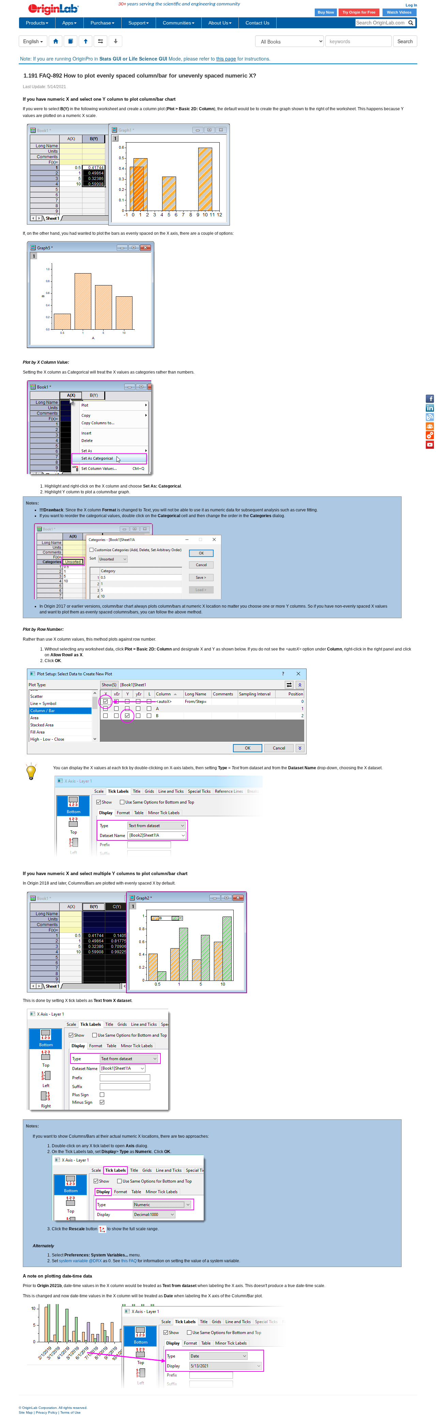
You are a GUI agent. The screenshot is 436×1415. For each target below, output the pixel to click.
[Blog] (429, 417)
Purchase (101, 23)
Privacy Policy (46, 1412)
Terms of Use (70, 1412)
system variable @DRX (80, 1260)
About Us (218, 23)
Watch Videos (399, 12)
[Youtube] (429, 444)
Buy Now (326, 12)
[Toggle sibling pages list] (100, 41)
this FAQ (129, 1260)
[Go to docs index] (55, 41)
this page (226, 58)
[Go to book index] (70, 41)
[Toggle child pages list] (115, 41)
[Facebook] (429, 398)
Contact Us (257, 23)
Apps (67, 23)
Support (136, 23)
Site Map (26, 1412)
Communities (177, 23)
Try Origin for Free (359, 12)
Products (35, 23)
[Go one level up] (85, 41)
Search (405, 41)
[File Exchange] (429, 435)
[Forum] (429, 426)
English (31, 41)
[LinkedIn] (429, 408)
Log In (411, 5)
